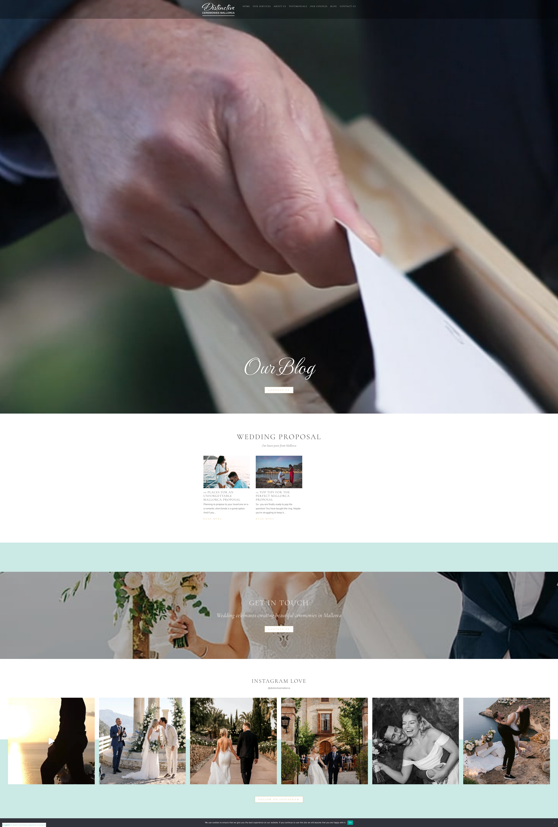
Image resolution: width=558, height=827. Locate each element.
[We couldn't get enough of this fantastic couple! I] (415, 741)
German (23, 824)
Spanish (32, 824)
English (6, 824)
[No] (554, 822)
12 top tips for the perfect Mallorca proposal (273, 495)
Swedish (41, 824)
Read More (213, 518)
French (14, 824)
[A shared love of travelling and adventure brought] (233, 741)
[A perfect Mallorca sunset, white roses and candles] (51, 741)
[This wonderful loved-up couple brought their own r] (324, 741)
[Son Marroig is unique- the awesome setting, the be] (142, 741)
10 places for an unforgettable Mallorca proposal (221, 495)
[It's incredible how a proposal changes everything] (506, 741)
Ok (350, 822)
